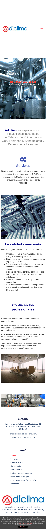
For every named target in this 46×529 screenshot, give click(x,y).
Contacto (14, 484)
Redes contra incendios (21, 473)
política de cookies (25, 523)
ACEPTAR (23, 527)
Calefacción (15, 466)
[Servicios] (23, 159)
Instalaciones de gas (19, 476)
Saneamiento (16, 469)
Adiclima (14, 455)
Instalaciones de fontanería (23, 480)
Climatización (16, 462)
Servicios (23, 166)
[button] (42, 29)
